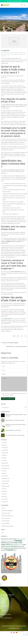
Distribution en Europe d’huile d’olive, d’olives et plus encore (15, 425)
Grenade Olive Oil (8, 318)
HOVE (3, 543)
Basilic (6, 539)
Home (10, 21)
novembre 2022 (5, 481)
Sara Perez (4, 52)
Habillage (18, 541)
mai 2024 (4, 458)
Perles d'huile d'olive (13, 54)
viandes (8, 241)
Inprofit (17, 628)
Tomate (3, 550)
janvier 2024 (5, 463)
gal (5, 610)
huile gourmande (16, 21)
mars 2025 (4, 445)
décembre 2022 (5, 478)
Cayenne (10, 539)
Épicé (15, 550)
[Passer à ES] (11, 632)
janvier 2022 (5, 501)
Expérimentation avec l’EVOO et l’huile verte (14, 420)
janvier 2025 (5, 450)
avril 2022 (4, 493)
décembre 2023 (5, 465)
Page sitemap (4, 602)
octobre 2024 (5, 452)
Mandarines (7, 546)
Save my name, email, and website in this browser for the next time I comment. (14, 394)
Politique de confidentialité (8, 594)
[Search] (25, 407)
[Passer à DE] (16, 632)
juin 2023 (4, 470)
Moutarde (14, 546)
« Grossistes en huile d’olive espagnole (9, 342)
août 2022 (4, 488)
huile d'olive (10, 543)
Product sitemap (4, 606)
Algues (2, 539)
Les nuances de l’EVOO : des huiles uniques (15, 435)
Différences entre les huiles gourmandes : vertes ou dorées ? (15, 415)
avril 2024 (4, 460)
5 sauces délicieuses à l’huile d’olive (13, 430)
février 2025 (5, 447)
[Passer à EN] (14, 632)
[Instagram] (2, 532)
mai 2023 (4, 473)
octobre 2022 (5, 483)
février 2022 (5, 499)
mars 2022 (4, 496)
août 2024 (4, 455)
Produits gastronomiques (7, 548)
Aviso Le (3, 610)
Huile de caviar (13, 544)
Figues (15, 539)
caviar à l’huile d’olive (15, 271)
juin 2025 (4, 442)
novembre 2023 (5, 468)
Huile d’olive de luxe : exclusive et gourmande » (16, 346)
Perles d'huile (20, 546)
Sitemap (3, 598)
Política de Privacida (5, 614)
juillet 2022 (4, 491)
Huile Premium (20, 544)
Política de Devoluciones (6, 617)
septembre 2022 (5, 486)
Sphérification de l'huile (20, 548)
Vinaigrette (9, 550)
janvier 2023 (5, 476)
